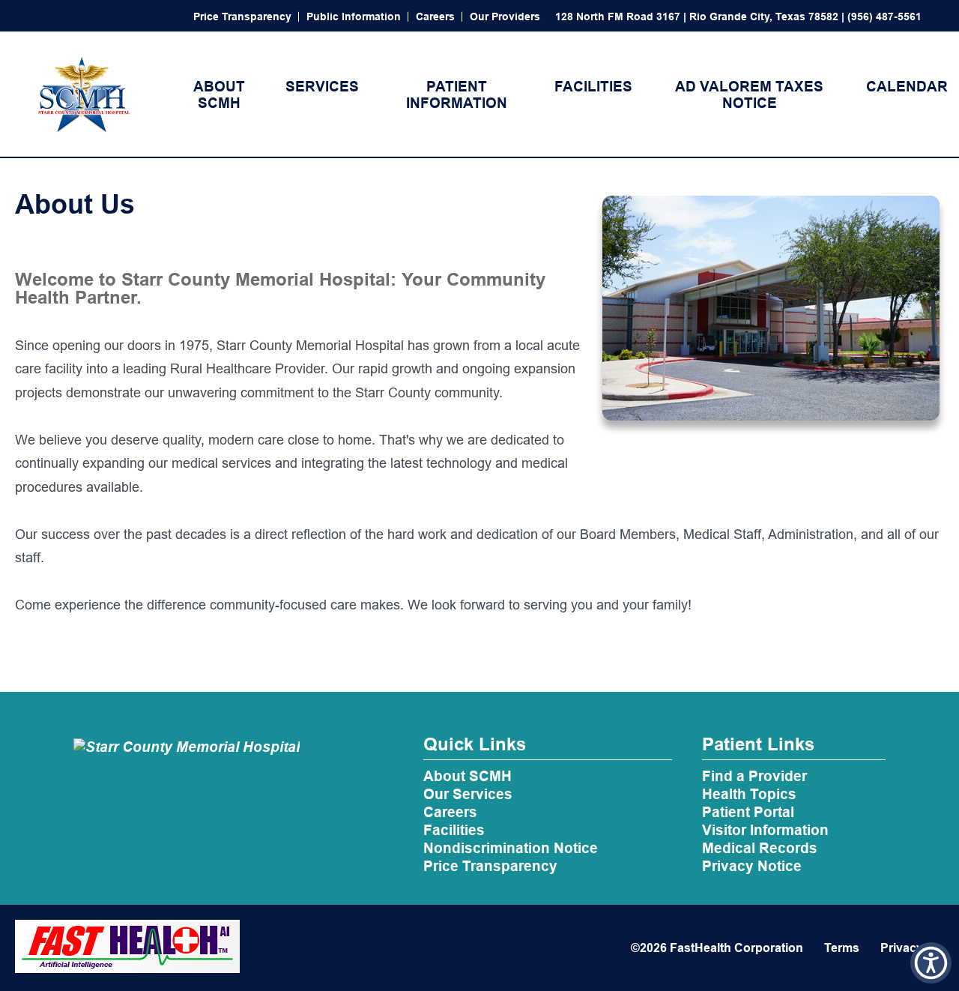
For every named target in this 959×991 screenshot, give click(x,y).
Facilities (593, 86)
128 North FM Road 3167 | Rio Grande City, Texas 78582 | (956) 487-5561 (738, 16)
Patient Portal (748, 812)
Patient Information (456, 94)
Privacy (901, 948)
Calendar (907, 86)
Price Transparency (242, 16)
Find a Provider (754, 776)
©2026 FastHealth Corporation (717, 948)
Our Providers (505, 16)
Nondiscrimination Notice (510, 848)
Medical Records (759, 848)
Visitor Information (765, 830)
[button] (931, 963)
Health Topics (749, 794)
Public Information (353, 16)
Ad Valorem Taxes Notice (749, 94)
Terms (841, 948)
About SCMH (219, 94)
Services (322, 86)
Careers (435, 16)
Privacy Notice (752, 866)
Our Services (467, 794)
